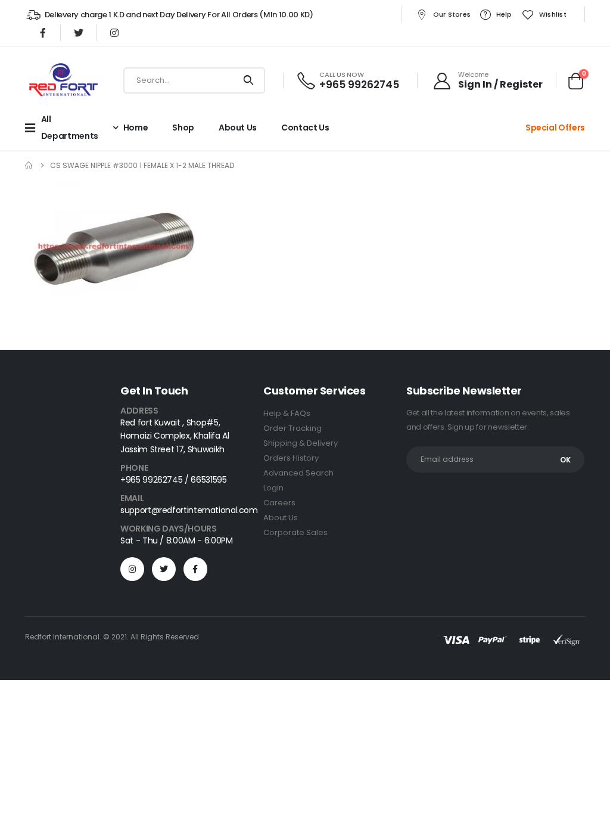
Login (273, 487)
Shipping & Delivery (300, 443)
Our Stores (452, 14)
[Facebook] (43, 32)
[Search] (248, 80)
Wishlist (553, 14)
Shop (183, 127)
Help (504, 14)
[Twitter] (78, 32)
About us (238, 127)
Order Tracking (292, 428)
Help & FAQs (286, 413)
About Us (280, 517)
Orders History (291, 458)
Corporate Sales (295, 532)
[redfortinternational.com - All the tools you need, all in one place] (63, 80)
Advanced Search (298, 473)
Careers (279, 502)
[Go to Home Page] (29, 165)
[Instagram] (114, 32)
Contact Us (305, 127)
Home (135, 127)
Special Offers (555, 127)
